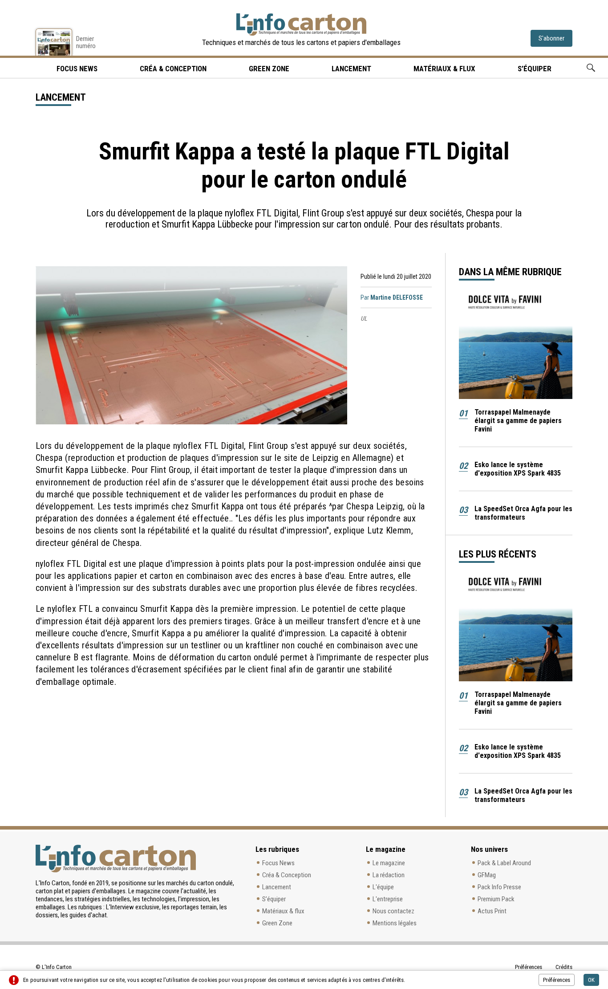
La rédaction (389, 875)
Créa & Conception (173, 68)
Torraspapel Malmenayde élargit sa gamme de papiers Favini (518, 420)
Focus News (278, 863)
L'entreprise (388, 899)
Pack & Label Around (504, 863)
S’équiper (534, 68)
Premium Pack (496, 899)
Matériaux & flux (444, 68)
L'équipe (383, 887)
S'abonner (551, 38)
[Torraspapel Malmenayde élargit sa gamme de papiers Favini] (516, 346)
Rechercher (591, 68)
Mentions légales (395, 923)
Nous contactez (393, 911)
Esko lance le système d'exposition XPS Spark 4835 (517, 468)
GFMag (487, 875)
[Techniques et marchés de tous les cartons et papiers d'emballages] (301, 24)
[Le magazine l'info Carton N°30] (54, 42)
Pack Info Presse (499, 887)
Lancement (351, 68)
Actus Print (492, 911)
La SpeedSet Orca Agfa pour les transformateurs (523, 513)
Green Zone (269, 68)
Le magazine (389, 863)
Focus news (77, 68)
